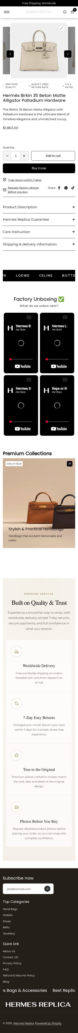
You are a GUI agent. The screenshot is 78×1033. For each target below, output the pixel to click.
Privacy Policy (12, 963)
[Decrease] (7, 156)
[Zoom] (8, 31)
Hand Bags (10, 909)
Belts (6, 927)
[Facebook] (59, 188)
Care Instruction (16, 232)
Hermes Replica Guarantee (26, 219)
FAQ (6, 969)
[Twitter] (66, 188)
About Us (9, 951)
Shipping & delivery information (30, 244)
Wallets (8, 915)
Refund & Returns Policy (19, 975)
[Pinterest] (73, 188)
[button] (10, 54)
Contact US (10, 957)
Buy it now (39, 168)
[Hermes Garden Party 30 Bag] (70, 464)
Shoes (7, 921)
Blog (6, 981)
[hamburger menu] (6, 12)
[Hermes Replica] (39, 12)
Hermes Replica (23, 1023)
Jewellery (9, 933)
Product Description (20, 207)
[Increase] (24, 156)
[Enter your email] (47, 889)
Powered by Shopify (48, 1023)
